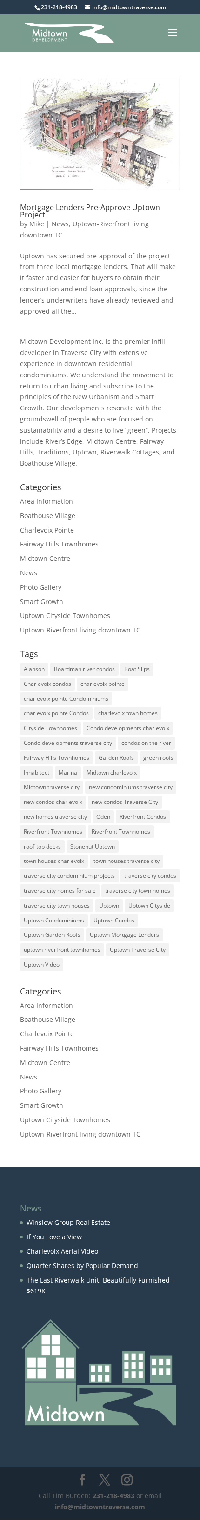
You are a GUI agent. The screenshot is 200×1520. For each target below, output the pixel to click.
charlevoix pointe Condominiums (66, 699)
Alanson (34, 669)
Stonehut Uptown (92, 846)
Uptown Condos (113, 920)
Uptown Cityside (149, 905)
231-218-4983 (113, 1495)
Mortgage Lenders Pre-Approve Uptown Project (90, 211)
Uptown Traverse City (138, 950)
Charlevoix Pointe (47, 530)
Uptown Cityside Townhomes (65, 615)
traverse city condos (150, 876)
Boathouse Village (47, 515)
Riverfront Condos (143, 817)
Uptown (109, 905)
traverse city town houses (57, 905)
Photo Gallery (40, 587)
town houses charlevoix (54, 861)
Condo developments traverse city (68, 743)
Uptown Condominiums (54, 920)
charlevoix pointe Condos (56, 713)
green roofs (158, 758)
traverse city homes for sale (60, 891)
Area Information (46, 501)
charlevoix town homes (128, 713)
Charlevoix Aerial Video (62, 1251)
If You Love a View (54, 1236)
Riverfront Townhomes (121, 832)
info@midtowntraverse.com (100, 1506)
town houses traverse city (126, 861)
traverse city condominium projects (69, 876)
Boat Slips (137, 669)
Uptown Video (42, 964)
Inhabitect (36, 772)
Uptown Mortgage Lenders (124, 935)
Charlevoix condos (47, 684)
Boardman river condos (84, 669)
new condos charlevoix (53, 802)
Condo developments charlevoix (128, 728)
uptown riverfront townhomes (62, 950)
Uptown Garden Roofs (52, 935)
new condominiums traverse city (131, 787)
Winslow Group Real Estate (68, 1222)
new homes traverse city (55, 817)
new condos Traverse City (125, 802)
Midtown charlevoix (112, 772)
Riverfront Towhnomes (53, 832)
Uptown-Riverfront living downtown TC (80, 629)
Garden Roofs (116, 758)
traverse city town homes (137, 891)
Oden (103, 817)
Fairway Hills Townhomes (59, 544)
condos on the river (146, 743)
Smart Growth (41, 601)
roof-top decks (42, 846)
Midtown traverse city (52, 787)
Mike (36, 223)
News (60, 223)
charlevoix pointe (102, 684)
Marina (68, 772)
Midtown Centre (45, 558)
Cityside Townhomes (50, 728)
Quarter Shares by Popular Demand (82, 1265)
